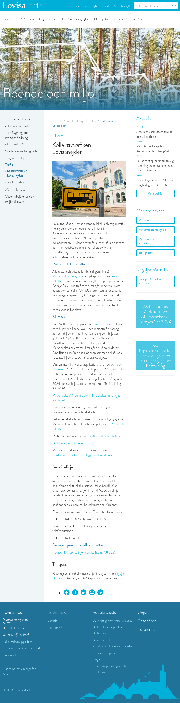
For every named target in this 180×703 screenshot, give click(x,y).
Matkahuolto (146, 220)
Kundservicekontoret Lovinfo (112, 646)
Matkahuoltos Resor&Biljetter (148, 241)
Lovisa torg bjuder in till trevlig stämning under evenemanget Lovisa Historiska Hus (155, 165)
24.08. (139, 127)
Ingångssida (55, 627)
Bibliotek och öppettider (109, 627)
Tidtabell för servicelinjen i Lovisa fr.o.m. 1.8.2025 (84, 552)
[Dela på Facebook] (66, 593)
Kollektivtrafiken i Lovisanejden (18, 173)
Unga (96, 659)
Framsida (57, 121)
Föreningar (147, 629)
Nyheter (96, 6)
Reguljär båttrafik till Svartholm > (150, 281)
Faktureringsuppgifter (17, 641)
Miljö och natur (15, 189)
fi (30, 5)
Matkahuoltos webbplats (104, 436)
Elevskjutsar (145, 252)
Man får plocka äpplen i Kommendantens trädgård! (153, 148)
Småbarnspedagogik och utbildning (84, 19)
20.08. (139, 156)
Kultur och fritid (54, 19)
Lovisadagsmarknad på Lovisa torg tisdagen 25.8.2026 (154, 182)
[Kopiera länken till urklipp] (100, 593)
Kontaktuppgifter (123, 6)
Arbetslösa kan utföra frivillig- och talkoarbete (155, 134)
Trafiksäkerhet (15, 182)
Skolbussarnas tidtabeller (68, 443)
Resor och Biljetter (103, 324)
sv (35, 5)
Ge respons (82, 6)
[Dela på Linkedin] (83, 593)
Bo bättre (99, 633)
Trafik (9, 164)
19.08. (139, 175)
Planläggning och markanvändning (16, 135)
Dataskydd (10, 655)
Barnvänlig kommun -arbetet (112, 620)
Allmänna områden (18, 125)
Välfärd (140, 19)
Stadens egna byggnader (21, 151)
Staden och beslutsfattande (119, 19)
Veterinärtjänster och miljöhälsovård (19, 199)
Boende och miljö (12, 19)
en (40, 5)
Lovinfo (53, 620)
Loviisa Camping (104, 652)
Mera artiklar (155, 193)
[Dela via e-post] (92, 593)
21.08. (139, 142)
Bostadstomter (103, 639)
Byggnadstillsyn (15, 157)
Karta (107, 6)
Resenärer (147, 620)
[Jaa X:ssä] (75, 593)
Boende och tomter (18, 119)
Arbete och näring (34, 19)
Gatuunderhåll (15, 144)
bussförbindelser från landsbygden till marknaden (83, 455)
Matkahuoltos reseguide (67, 276)
